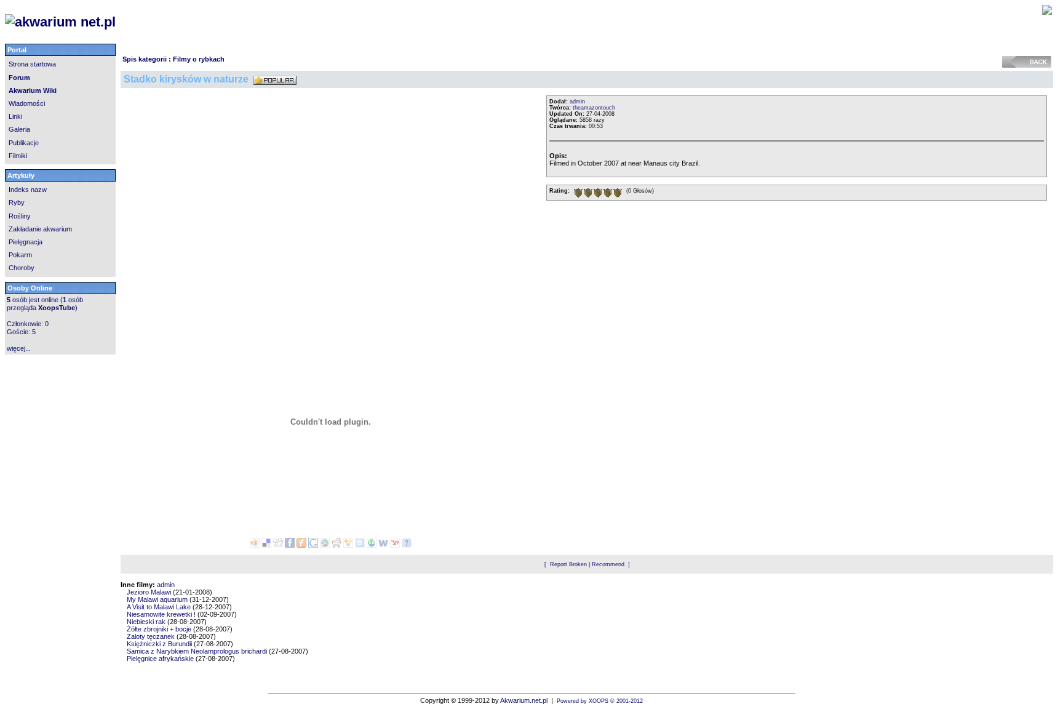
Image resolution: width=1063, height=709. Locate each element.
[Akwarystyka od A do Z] (215, 22)
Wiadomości (27, 103)
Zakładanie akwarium (40, 229)
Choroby (21, 267)
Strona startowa (32, 64)
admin (577, 101)
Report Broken (568, 564)
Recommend (608, 564)
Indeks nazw (28, 189)
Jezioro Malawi (149, 592)
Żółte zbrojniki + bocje (159, 629)
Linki (15, 116)
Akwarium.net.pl (523, 700)
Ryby (17, 202)
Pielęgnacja (25, 242)
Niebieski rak (146, 621)
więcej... (19, 348)
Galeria (19, 129)
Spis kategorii (144, 59)
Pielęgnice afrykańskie (160, 658)
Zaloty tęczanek (151, 636)
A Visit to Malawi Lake (159, 607)
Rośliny (20, 216)
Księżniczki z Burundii (159, 643)
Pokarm (20, 254)
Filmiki (18, 155)
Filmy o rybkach (199, 59)
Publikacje (24, 142)
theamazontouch (594, 108)
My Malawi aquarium (157, 599)
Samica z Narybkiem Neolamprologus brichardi (197, 651)
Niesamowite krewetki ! (161, 614)
